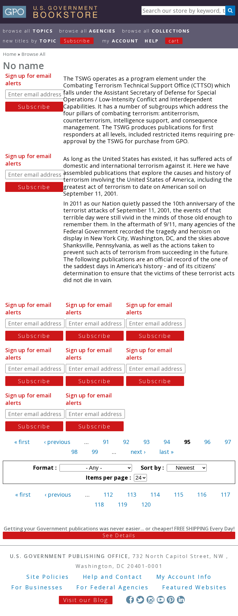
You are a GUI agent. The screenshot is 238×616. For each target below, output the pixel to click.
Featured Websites (194, 587)
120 (146, 504)
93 (146, 441)
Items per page (108, 477)
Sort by (151, 467)
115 (178, 494)
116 (201, 494)
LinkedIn (181, 600)
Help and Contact (113, 576)
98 (74, 451)
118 (99, 504)
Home (9, 54)
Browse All (28, 31)
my (120, 41)
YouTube (161, 600)
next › (137, 451)
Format (44, 467)
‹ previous (57, 441)
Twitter (140, 600)
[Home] (53, 16)
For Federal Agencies (112, 587)
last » (166, 451)
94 (167, 441)
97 (228, 441)
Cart (174, 41)
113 (131, 494)
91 (106, 441)
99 (95, 451)
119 (122, 504)
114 (155, 494)
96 (207, 441)
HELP (152, 41)
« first (22, 441)
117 (225, 494)
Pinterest (170, 600)
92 (126, 441)
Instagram (150, 600)
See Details (119, 535)
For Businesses (37, 587)
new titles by (46, 41)
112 (108, 494)
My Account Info (184, 576)
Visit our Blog (85, 600)
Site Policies (47, 576)
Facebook (130, 600)
